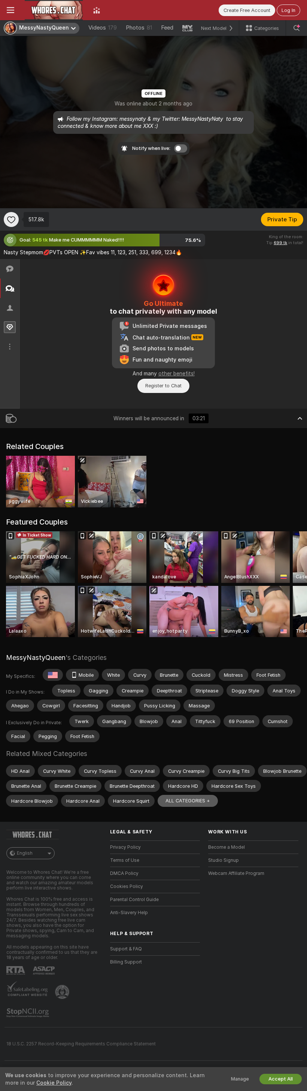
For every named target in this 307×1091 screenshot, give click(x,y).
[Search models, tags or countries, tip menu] (296, 28)
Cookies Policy (126, 886)
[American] (53, 675)
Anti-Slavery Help (129, 912)
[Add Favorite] (11, 219)
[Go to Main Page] (53, 10)
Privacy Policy (125, 847)
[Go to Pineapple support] (63, 992)
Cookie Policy (54, 1083)
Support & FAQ (126, 949)
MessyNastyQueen (36, 657)
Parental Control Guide (134, 899)
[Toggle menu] (10, 10)
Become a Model (226, 847)
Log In (288, 10)
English (25, 853)
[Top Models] (96, 10)
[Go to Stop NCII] (28, 1012)
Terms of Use (124, 860)
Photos (139, 27)
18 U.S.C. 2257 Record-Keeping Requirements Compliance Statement (81, 1044)
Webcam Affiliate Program (236, 873)
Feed (167, 27)
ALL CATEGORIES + (187, 800)
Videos (102, 27)
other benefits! (176, 374)
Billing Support (126, 962)
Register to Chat (163, 385)
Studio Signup (223, 860)
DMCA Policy (124, 873)
